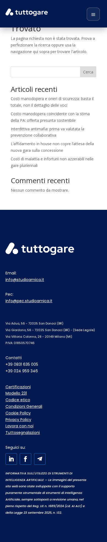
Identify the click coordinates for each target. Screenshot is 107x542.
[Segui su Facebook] (25, 459)
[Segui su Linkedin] (11, 459)
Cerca (88, 72)
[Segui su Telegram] (40, 459)
